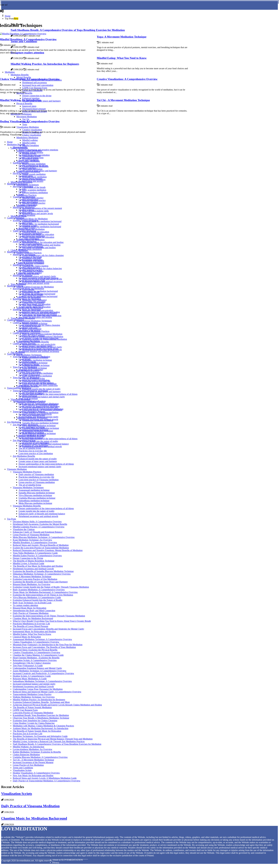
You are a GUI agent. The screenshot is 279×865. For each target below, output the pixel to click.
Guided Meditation (15, 218)
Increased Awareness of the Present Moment (33, 762)
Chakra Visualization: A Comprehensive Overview (36, 642)
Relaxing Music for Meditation (27, 299)
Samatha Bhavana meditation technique (40, 423)
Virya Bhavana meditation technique (39, 425)
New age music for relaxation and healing (38, 314)
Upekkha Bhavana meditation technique (37, 498)
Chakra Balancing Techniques (26, 333)
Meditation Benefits (16, 144)
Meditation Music (15, 286)
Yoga (21, 194)
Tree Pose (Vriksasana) (29, 375)
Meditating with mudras (29, 330)
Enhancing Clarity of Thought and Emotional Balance (37, 532)
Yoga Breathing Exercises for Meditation (35, 287)
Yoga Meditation (18, 284)
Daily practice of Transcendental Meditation (42, 334)
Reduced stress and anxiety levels (37, 213)
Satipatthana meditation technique (34, 500)
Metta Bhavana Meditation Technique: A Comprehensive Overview (44, 537)
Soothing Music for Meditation (27, 309)
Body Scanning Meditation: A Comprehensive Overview (39, 589)
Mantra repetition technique (31, 393)
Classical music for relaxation (32, 301)
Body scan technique (28, 398)
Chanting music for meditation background (41, 221)
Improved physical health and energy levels (38, 348)
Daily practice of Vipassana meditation (36, 474)
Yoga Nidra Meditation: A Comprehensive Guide (35, 553)
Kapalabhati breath (27, 362)
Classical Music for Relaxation (27, 636)
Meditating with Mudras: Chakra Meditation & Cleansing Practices (43, 725)
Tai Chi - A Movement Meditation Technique (123, 100)
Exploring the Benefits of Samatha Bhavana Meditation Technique (43, 571)
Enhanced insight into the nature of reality (41, 389)
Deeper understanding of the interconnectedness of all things (49, 394)
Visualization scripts (28, 225)
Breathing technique (28, 396)
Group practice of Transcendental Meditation (39, 406)
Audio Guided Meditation (24, 241)
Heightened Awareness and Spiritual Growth (33, 568)
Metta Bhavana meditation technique (35, 503)
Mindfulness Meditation (24, 207)
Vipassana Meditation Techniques (28, 487)
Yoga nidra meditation (29, 239)
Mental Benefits (20, 147)
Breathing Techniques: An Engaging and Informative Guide (40, 736)
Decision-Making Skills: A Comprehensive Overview (37, 521)
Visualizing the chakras (29, 341)
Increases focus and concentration (34, 380)
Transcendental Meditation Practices (29, 401)
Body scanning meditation (34, 190)
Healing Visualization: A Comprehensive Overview (36, 773)
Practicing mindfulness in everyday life (36, 477)
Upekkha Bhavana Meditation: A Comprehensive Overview (40, 757)
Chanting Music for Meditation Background (33, 618)
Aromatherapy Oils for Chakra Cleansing (32, 663)
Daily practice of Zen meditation (33, 445)
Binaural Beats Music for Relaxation (29, 608)
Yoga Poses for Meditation (25, 367)
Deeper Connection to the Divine (28, 558)
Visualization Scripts (22, 770)
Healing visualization (28, 202)
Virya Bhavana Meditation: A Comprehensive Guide (37, 597)
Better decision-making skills (35, 211)
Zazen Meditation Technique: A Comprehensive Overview (39, 671)
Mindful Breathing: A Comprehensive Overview (35, 542)
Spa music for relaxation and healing (35, 317)
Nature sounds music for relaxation (35, 307)
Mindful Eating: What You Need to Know (122, 57)
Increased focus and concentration (34, 155)
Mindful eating (29, 143)
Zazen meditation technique (31, 432)
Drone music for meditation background (40, 224)
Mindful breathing (30, 145)
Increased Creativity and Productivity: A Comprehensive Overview (43, 673)
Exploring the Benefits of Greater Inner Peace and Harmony (40, 581)
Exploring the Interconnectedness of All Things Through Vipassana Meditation (49, 616)
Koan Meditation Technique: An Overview (32, 540)
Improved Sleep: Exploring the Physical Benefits (35, 650)
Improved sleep (26, 176)
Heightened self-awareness (31, 152)
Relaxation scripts (27, 228)
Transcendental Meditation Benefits (29, 411)
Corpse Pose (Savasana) (30, 372)
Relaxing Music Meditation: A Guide (30, 678)
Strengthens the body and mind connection (38, 385)
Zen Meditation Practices (24, 440)
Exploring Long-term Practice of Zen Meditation (35, 579)
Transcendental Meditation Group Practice (32, 694)
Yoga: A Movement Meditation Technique (121, 36)
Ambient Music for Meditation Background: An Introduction (40, 728)
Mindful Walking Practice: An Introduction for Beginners (39, 699)
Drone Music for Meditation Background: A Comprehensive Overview (45, 592)
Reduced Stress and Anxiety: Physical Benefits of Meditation (41, 545)
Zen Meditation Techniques (29, 355)
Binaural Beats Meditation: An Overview (31, 584)
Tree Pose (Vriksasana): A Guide (28, 665)
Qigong (22, 191)
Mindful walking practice (30, 273)
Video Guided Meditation (24, 231)
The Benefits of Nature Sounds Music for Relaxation (37, 731)
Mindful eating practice (29, 267)
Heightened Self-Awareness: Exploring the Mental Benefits (40, 524)
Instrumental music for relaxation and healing (43, 242)
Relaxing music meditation (34, 177)
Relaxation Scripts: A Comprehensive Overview (35, 660)
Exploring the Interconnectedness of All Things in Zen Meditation (43, 595)
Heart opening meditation (33, 163)
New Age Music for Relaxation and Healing (33, 775)
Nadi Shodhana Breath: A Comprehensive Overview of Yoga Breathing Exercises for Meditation (57, 744)
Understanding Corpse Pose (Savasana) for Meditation (38, 689)
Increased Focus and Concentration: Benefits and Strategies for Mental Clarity (48, 629)
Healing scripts (25, 223)
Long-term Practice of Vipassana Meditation (33, 712)
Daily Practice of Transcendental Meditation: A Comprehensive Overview (46, 780)
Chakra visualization (28, 204)
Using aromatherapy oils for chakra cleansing (43, 255)
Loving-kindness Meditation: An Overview (32, 749)
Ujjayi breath (25, 359)
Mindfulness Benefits (22, 275)
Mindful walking (30, 140)
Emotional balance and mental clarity (39, 276)
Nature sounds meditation (34, 174)
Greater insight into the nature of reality (40, 441)
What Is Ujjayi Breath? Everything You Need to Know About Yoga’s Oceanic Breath (52, 621)
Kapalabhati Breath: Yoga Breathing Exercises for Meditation (41, 715)
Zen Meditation (18, 352)
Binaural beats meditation (30, 249)
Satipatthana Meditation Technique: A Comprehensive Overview (42, 681)
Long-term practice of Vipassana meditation (39, 479)
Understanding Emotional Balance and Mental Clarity (37, 668)
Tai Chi (22, 189)
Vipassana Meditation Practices (27, 472)
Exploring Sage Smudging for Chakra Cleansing (35, 720)
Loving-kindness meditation (35, 192)
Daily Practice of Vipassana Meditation (31, 613)
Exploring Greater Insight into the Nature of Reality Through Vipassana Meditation (51, 587)
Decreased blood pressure (30, 178)
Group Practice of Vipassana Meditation (31, 534)
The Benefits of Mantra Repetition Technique (33, 561)
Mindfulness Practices (26, 195)
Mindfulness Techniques (24, 254)
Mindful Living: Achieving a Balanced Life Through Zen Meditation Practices (49, 741)
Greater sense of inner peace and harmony (38, 170)
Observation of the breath (33, 187)
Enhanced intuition (27, 168)
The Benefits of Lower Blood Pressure (30, 626)
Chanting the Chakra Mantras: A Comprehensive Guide (38, 655)
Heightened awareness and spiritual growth (38, 419)
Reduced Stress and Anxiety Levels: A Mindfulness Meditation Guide (45, 778)
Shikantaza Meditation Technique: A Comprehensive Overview (42, 574)
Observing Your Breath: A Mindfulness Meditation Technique (41, 718)
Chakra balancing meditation (32, 236)
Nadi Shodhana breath (29, 364)
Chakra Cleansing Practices (29, 252)
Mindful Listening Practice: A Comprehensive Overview (39, 527)
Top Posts (11, 519)
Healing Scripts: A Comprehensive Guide (32, 676)
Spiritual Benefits (21, 163)
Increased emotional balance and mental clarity (43, 396)
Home (7, 16)
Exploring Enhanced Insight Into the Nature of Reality (37, 600)
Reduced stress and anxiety (31, 181)
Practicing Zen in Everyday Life (27, 733)
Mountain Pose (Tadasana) (31, 369)
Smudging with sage (28, 328)
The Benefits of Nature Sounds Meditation (32, 707)
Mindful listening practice (30, 270)
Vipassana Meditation (17, 469)
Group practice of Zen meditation (34, 443)
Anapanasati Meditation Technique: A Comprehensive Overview (42, 639)
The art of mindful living (30, 448)
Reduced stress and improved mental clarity (38, 417)
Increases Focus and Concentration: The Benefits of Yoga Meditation (44, 647)
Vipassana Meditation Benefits (27, 506)
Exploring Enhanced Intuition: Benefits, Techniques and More (41, 702)
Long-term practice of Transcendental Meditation (41, 409)
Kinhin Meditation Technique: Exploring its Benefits (37, 752)
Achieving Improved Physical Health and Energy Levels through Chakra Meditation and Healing (57, 705)
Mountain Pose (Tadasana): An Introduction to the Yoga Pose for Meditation (47, 644)
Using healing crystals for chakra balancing (42, 268)
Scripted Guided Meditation (25, 220)
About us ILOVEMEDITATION (67, 860)
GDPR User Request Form (31, 157)
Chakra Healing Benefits (24, 343)
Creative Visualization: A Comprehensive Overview (127, 79)
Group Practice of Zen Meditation (28, 765)
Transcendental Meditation (19, 388)
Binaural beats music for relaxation (34, 304)
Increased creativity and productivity (39, 344)
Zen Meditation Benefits (24, 456)
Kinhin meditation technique (32, 427)
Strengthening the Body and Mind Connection (34, 610)
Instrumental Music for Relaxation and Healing (34, 631)
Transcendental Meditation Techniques (34, 321)
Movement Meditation (23, 186)
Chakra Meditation (15, 320)
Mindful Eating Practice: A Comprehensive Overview (37, 555)
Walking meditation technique (32, 435)
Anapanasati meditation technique (34, 490)
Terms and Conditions (29, 160)
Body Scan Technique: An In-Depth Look (32, 602)
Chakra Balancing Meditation (26, 754)
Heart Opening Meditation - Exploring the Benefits (36, 657)
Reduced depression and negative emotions (38, 150)
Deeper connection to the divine (33, 165)
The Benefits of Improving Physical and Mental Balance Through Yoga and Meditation (53, 739)
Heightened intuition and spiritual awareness (39, 351)
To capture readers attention (25, 605)
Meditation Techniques (17, 184)
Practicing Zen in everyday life (33, 451)
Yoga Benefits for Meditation (26, 377)
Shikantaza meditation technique (37, 360)
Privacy (55, 862)
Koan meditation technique (31, 437)
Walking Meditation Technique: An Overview (34, 697)
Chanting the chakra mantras (35, 266)
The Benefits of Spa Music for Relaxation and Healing (38, 566)
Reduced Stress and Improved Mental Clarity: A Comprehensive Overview (47, 691)
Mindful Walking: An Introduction (28, 746)
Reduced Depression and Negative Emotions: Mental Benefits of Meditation (48, 550)
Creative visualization (28, 199)
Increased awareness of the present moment (42, 208)
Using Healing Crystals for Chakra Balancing (33, 723)
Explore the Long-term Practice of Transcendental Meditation (41, 547)
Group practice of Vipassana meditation (37, 482)
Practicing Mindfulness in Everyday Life (31, 623)
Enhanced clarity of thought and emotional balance (42, 513)
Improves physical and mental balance (36, 383)
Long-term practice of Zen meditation (36, 453)
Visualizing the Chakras (24, 529)
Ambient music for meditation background (41, 226)
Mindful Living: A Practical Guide (28, 563)
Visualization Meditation (24, 197)
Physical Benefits (21, 173)
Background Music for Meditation (32, 218)
